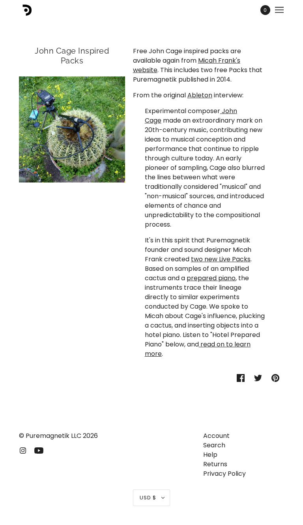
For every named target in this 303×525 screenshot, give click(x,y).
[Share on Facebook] (240, 377)
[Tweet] (258, 377)
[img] (23, 450)
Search (214, 445)
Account (216, 435)
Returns (215, 464)
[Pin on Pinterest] (275, 377)
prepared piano (211, 278)
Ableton (199, 95)
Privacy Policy (224, 473)
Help (210, 454)
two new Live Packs (221, 259)
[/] (26, 10)
